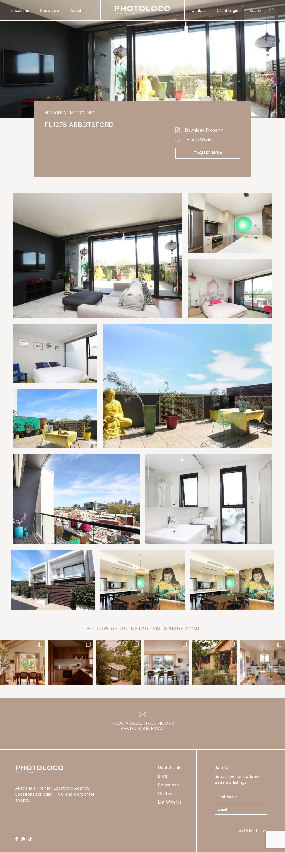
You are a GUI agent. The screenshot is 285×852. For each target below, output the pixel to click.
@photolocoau (181, 628)
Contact (198, 10)
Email (158, 728)
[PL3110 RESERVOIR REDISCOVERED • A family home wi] (166, 662)
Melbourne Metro (65, 112)
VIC (90, 112)
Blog (162, 776)
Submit (252, 829)
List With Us (170, 802)
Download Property (204, 130)
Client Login (227, 10)
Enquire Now (208, 152)
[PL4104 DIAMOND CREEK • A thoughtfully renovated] (22, 662)
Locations (20, 10)
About (75, 10)
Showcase (49, 10)
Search (255, 10)
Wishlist (270, 11)
